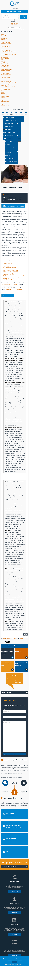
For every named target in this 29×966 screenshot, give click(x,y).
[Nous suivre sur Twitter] (11, 31)
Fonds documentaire (5, 73)
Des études (3, 53)
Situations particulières (5, 65)
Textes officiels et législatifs (6, 84)
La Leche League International (6, 42)
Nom (4, 709)
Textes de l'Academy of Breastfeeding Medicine (10, 82)
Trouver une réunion (5, 96)
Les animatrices (4, 38)
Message (4, 720)
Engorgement (6, 266)
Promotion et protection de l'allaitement (8, 54)
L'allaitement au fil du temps (6, 69)
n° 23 (17, 206)
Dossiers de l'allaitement (5, 80)
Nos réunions (14, 934)
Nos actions (14, 955)
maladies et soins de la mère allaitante (9, 284)
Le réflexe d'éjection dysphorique (10, 273)
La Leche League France (5, 40)
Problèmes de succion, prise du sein (10, 271)
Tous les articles (4, 71)
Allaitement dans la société (6, 63)
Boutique (3, 100)
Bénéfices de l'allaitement (5, 59)
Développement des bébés (5, 70)
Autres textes (3, 88)
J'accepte (14, 961)
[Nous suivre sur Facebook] (9, 31)
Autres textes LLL (4, 85)
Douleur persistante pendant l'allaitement (14, 289)
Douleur (15, 184)
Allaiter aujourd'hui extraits (6, 74)
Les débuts (3, 62)
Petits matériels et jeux (5, 107)
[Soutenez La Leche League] (24, 783)
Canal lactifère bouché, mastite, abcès (11, 269)
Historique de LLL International (7, 45)
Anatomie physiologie (5, 58)
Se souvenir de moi (14, 21)
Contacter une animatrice (5, 50)
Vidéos (2, 78)
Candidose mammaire (7, 263)
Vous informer (4, 49)
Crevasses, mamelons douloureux (10, 265)
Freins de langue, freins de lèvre (9, 267)
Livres (2, 102)
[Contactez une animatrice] (5, 783)
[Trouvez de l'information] (14, 792)
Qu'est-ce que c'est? (4, 94)
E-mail (4, 714)
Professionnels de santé (5, 105)
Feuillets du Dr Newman (5, 77)
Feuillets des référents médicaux (7, 81)
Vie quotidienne (4, 67)
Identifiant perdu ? (14, 24)
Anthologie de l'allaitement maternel (8, 86)
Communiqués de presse (5, 89)
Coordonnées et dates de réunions (9, 866)
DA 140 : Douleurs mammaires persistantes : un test (14, 275)
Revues (2, 104)
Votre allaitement (4, 57)
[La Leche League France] (14, 3)
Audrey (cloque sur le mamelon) (10, 279)
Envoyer (22, 184)
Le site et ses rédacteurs (5, 46)
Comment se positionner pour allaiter (10, 270)
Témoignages (3, 90)
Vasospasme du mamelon (8, 274)
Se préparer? (3, 61)
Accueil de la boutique (5, 101)
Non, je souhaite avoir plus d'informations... (14, 964)
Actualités (2, 55)
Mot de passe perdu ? (15, 23)
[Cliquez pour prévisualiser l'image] (14, 174)
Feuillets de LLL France (5, 76)
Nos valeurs (3, 39)
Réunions (3, 93)
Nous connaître (4, 36)
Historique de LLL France (6, 43)
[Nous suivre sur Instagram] (7, 31)
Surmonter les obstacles (5, 66)
